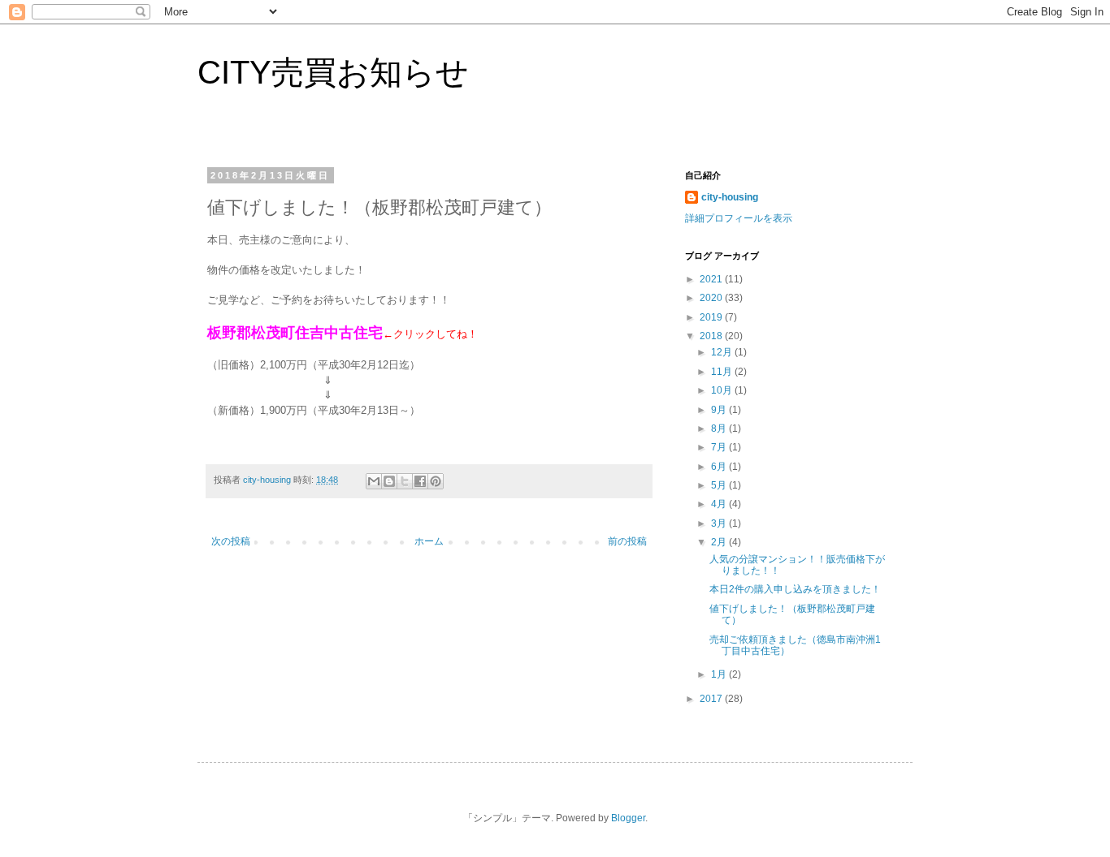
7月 (720, 447)
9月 (720, 410)
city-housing (729, 197)
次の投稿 (230, 541)
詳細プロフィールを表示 (738, 218)
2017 (712, 698)
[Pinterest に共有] (435, 481)
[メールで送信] (374, 481)
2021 (712, 279)
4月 (720, 504)
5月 (720, 485)
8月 (720, 428)
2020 (712, 298)
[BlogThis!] (389, 481)
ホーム (429, 541)
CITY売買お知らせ (333, 72)
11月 (723, 371)
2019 (712, 317)
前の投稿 (627, 541)
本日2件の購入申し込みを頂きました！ (795, 589)
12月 (723, 352)
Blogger (628, 818)
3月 (720, 523)
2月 (720, 542)
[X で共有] (405, 481)
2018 (712, 336)
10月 (723, 390)
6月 (720, 466)
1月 (720, 674)
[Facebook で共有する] (420, 481)
